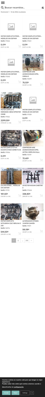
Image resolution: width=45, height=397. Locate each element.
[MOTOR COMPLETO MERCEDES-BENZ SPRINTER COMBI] (11, 100)
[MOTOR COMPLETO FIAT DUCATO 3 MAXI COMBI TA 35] (11, 138)
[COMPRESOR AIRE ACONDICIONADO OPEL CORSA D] (32, 62)
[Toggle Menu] (3, 3)
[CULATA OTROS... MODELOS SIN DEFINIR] (11, 176)
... (22, 240)
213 (27, 240)
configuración (18, 387)
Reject (15, 393)
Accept (6, 393)
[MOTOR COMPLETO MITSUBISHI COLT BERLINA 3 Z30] (11, 212)
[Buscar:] (18, 8)
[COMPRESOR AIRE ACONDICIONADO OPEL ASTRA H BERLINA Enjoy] (32, 138)
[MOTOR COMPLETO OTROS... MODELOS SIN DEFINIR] (11, 27)
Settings (24, 393)
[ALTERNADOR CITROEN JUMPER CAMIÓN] (32, 212)
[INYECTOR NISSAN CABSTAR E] (32, 176)
